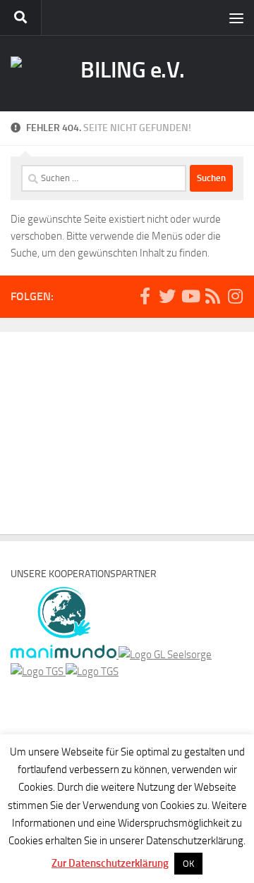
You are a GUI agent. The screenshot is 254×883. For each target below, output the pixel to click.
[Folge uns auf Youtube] (189, 296)
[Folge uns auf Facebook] (144, 296)
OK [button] (188, 863)
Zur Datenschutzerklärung (110, 863)
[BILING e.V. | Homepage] (127, 73)
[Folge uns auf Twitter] (167, 296)
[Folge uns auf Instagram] (234, 296)
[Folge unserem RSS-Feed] (212, 296)
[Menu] (236, 17)
